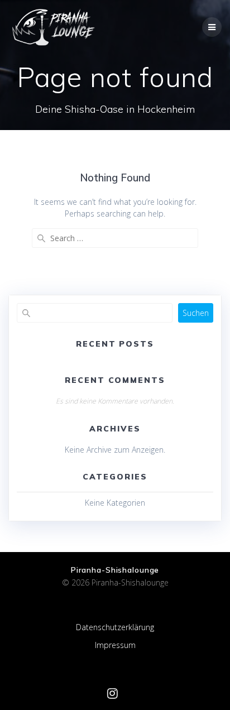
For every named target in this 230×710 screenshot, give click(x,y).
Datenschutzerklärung (115, 627)
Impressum (115, 645)
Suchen (196, 313)
